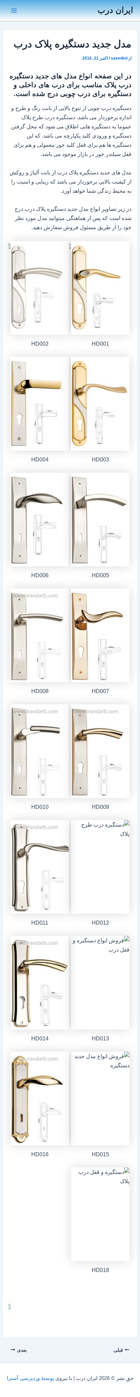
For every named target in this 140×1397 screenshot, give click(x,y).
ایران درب (115, 10)
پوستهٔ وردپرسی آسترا (30, 1378)
